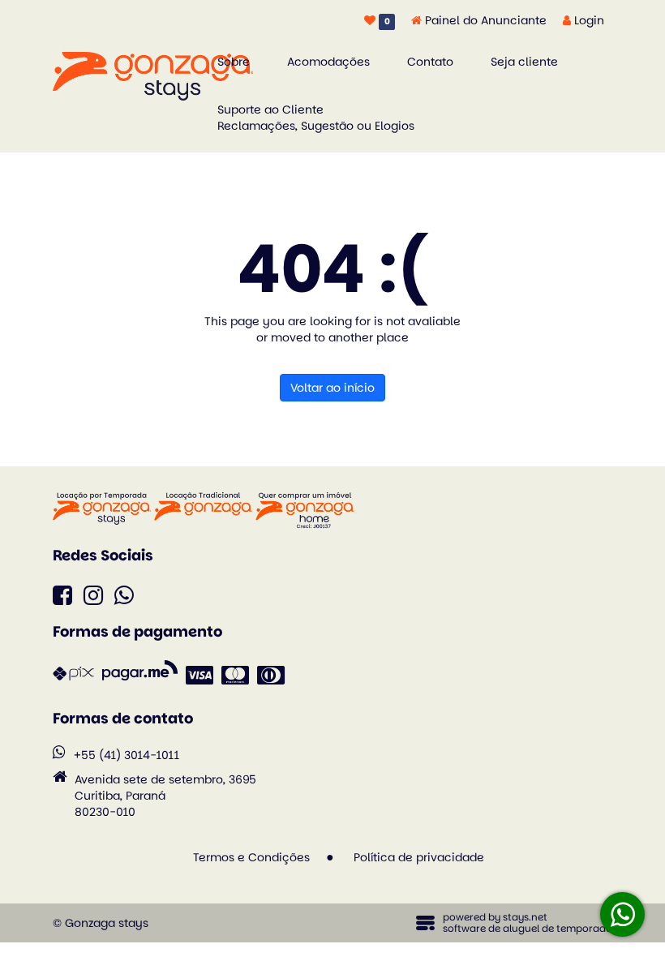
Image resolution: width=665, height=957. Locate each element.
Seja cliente (524, 62)
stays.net (525, 917)
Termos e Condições (251, 857)
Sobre (233, 62)
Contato (430, 62)
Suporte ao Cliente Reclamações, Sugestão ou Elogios (315, 117)
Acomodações (328, 62)
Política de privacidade (419, 857)
